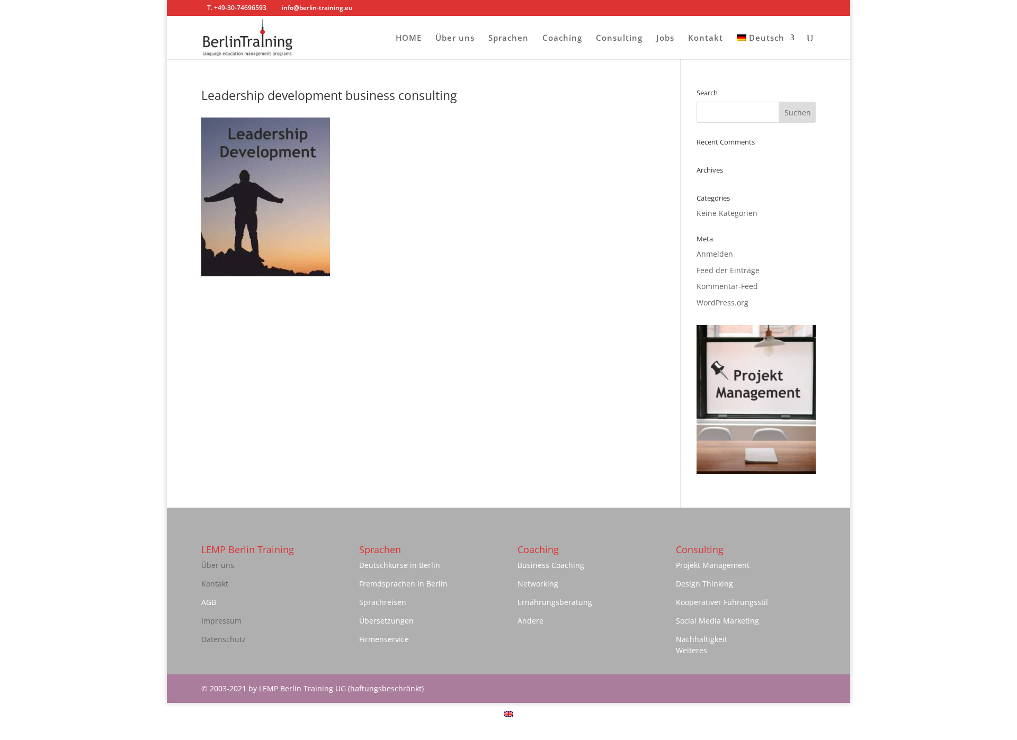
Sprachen (508, 38)
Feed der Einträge (728, 270)
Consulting (619, 38)
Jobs (665, 38)
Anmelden (715, 254)
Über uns (455, 38)
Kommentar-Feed (727, 286)
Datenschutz (223, 639)
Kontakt (705, 38)
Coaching (562, 38)
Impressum (221, 621)
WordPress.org (722, 302)
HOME (409, 38)
